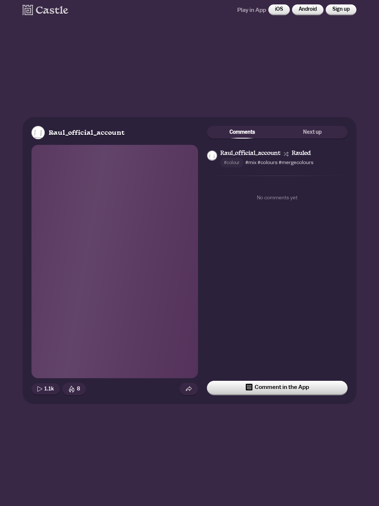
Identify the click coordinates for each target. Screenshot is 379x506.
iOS (279, 9)
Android (308, 9)
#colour (232, 162)
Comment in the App (282, 387)
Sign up (341, 9)
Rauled (301, 153)
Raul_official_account (86, 133)
